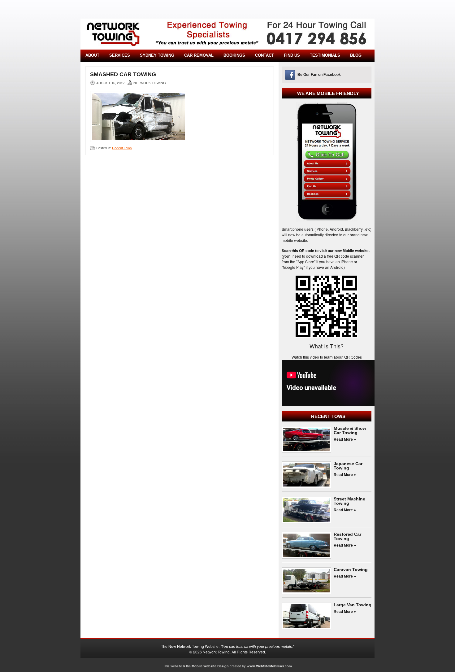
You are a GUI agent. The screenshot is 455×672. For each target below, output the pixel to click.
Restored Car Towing (347, 536)
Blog (356, 55)
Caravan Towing (351, 569)
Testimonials (325, 55)
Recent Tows (122, 147)
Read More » (345, 439)
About (92, 55)
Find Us (292, 55)
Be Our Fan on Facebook (319, 74)
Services (119, 55)
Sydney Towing (157, 55)
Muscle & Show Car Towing (350, 430)
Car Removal (199, 55)
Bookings (234, 55)
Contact (264, 55)
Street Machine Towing (349, 501)
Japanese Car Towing (348, 465)
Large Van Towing (352, 604)
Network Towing (216, 651)
